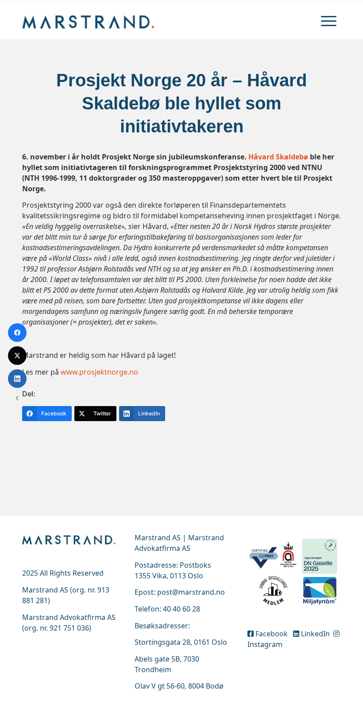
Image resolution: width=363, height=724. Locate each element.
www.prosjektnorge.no (99, 372)
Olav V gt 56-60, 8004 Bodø (179, 686)
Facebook (272, 634)
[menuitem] (329, 19)
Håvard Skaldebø (278, 157)
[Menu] (329, 19)
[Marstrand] (88, 19)
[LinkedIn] (17, 378)
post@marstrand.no (191, 592)
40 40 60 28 (181, 609)
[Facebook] (17, 332)
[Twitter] (17, 355)
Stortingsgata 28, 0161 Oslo (181, 642)
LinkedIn (315, 634)
